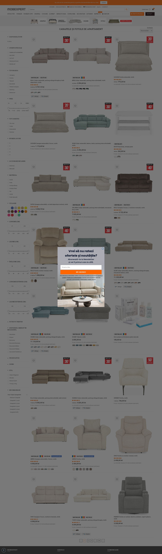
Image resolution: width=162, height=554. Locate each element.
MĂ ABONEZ (81, 272)
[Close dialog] (103, 249)
